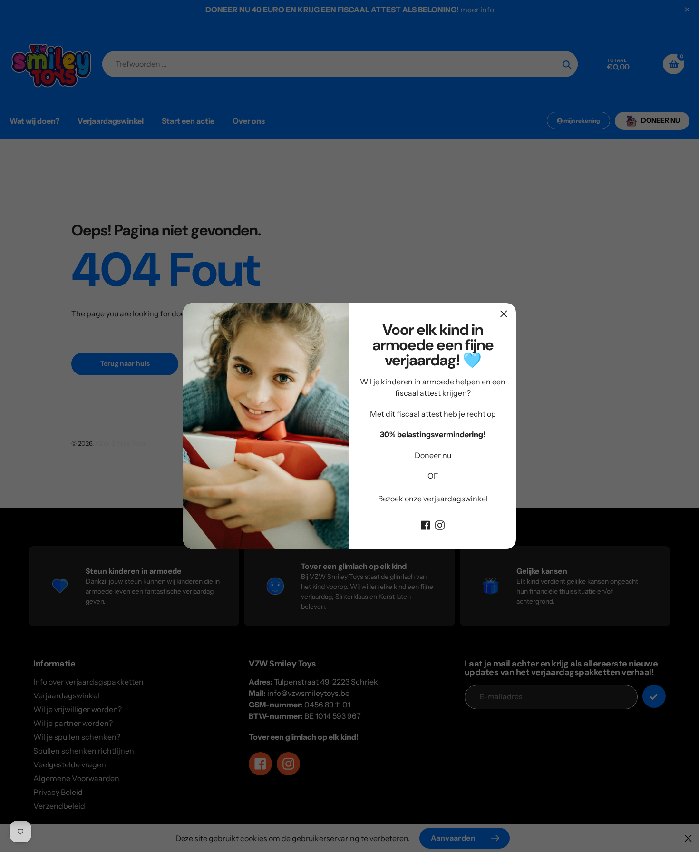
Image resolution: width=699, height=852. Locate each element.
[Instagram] (440, 524)
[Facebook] (425, 524)
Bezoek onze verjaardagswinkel (433, 498)
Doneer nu (433, 455)
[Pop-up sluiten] (504, 314)
